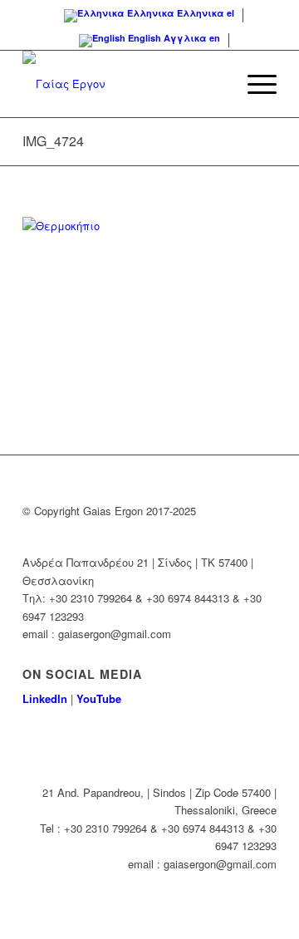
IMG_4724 (53, 140)
